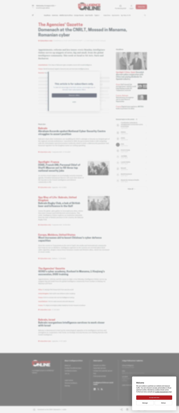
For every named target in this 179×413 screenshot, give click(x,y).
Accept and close (154, 397)
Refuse (163, 403)
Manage (145, 403)
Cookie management (161, 392)
